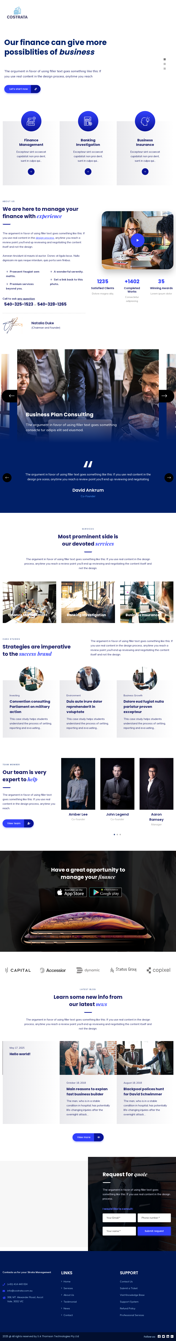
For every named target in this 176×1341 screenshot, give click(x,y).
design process (45, 237)
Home (121, 12)
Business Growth (133, 695)
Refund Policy (127, 1308)
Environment (74, 695)
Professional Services (132, 1315)
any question (26, 298)
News (67, 1308)
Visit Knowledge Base (132, 1295)
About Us (134, 12)
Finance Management (31, 142)
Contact (166, 12)
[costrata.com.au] (17, 12)
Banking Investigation (88, 142)
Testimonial (70, 1301)
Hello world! (20, 1054)
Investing (15, 695)
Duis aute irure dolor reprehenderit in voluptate (84, 706)
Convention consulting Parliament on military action (30, 706)
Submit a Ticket (129, 1288)
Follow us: (150, 1336)
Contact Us (126, 1281)
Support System (129, 1301)
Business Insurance (145, 142)
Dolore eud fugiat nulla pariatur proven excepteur (144, 706)
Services (150, 12)
